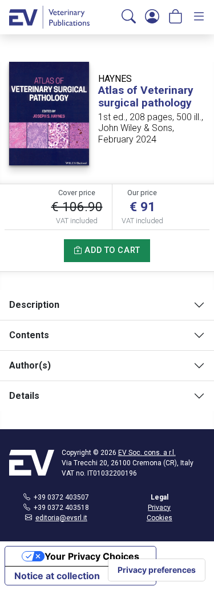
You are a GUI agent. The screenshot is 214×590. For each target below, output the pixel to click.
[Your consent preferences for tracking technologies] (156, 570)
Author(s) (30, 365)
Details (24, 395)
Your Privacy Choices (92, 556)
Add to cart (111, 250)
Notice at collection (57, 575)
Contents (29, 335)
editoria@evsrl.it (61, 518)
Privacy (159, 508)
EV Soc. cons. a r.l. (147, 453)
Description (34, 304)
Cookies (159, 518)
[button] (128, 17)
